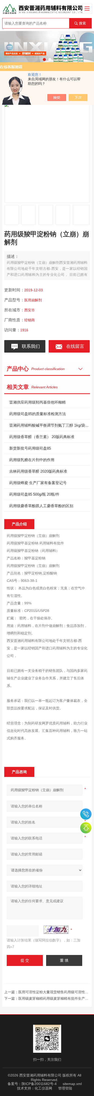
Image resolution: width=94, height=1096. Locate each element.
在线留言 (74, 346)
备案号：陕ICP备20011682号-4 (32, 1084)
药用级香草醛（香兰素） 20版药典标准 (41, 437)
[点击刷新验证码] (56, 929)
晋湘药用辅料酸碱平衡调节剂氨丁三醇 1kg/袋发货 (49, 425)
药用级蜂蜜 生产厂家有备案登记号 (38, 483)
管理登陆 (65, 1088)
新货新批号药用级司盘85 (30, 448)
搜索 (82, 23)
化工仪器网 (43, 1088)
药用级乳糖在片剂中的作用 (31, 460)
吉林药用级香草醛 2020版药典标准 (38, 471)
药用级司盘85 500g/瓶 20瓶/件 (34, 494)
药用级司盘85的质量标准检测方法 (37, 414)
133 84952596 (85, 814)
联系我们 (29, 346)
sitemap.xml (72, 1084)
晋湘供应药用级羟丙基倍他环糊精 (37, 402)
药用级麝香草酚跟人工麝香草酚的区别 (41, 506)
